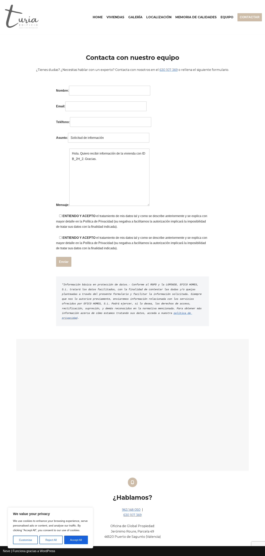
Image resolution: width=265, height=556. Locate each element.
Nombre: (62, 90)
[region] (50, 527)
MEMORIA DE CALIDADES (196, 17)
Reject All (51, 539)
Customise (25, 539)
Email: (60, 106)
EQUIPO (227, 17)
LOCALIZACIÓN (158, 17)
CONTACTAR (250, 17)
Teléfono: (63, 122)
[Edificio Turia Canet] (22, 17)
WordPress (47, 551)
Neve (6, 551)
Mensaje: (62, 205)
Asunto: (62, 137)
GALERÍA (135, 17)
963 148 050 (131, 510)
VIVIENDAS (115, 17)
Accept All (76, 539)
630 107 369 (168, 70)
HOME (98, 17)
